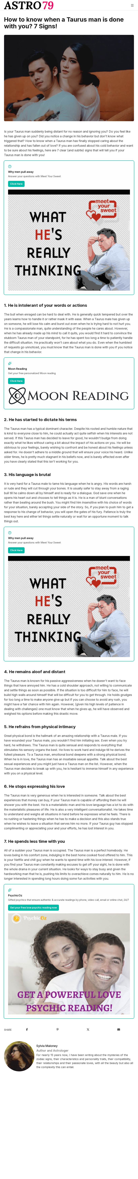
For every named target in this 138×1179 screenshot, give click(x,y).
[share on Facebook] (27, 1029)
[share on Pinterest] (58, 1029)
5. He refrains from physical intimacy (40, 726)
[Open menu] (132, 5)
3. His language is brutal (27, 474)
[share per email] (118, 1029)
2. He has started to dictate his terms (40, 419)
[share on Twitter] (88, 1029)
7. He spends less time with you (34, 841)
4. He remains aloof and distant (34, 671)
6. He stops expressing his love (34, 786)
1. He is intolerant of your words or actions (45, 305)
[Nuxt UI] (28, 5)
